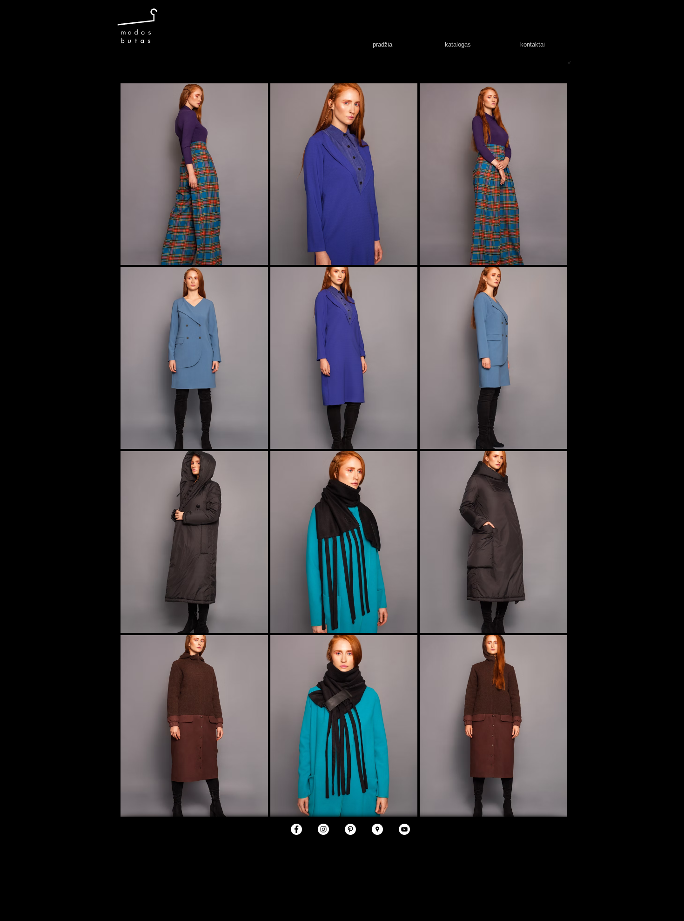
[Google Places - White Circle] (377, 829)
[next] (547, 458)
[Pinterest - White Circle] (350, 829)
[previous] (140, 458)
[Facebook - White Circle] (296, 829)
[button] (194, 174)
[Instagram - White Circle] (323, 829)
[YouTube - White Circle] (404, 829)
